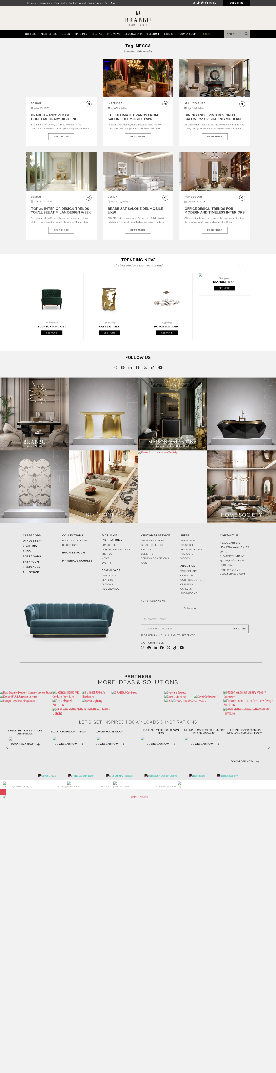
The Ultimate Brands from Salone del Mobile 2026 (133, 117)
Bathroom (31, 561)
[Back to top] (265, 1062)
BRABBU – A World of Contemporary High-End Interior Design (54, 119)
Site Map (110, 3)
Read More (61, 136)
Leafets (107, 580)
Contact (73, 3)
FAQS (144, 563)
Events (107, 563)
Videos (185, 558)
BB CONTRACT (71, 545)
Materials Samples (77, 560)
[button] (248, 301)
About (82, 3)
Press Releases (191, 549)
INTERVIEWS (113, 33)
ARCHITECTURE (49, 33)
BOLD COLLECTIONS (75, 540)
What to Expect (152, 545)
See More (51, 332)
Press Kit (186, 545)
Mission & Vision (152, 540)
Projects (186, 554)
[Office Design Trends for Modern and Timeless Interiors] (214, 171)
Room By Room (73, 552)
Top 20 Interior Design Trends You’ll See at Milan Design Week (61, 211)
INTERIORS (30, 33)
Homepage (32, 3)
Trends (107, 554)
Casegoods (32, 535)
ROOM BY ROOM (187, 33)
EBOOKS (168, 33)
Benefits (147, 554)
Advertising (46, 3)
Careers (186, 589)
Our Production (191, 580)
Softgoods (32, 556)
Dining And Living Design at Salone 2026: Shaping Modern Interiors (212, 119)
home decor (193, 197)
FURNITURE (153, 33)
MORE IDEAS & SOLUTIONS (138, 682)
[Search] (245, 34)
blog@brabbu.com (232, 574)
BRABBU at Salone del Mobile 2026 (135, 211)
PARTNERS (138, 676)
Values (146, 549)
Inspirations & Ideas (116, 549)
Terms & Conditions (155, 558)
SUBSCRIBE (239, 628)
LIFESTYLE (97, 33)
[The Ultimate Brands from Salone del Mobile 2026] (138, 78)
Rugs (27, 551)
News (106, 558)
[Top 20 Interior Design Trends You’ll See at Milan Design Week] (61, 171)
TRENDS (205, 33)
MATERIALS (81, 33)
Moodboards (110, 589)
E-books (107, 584)
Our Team (187, 584)
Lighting (30, 546)
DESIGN (66, 33)
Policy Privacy (95, 3)
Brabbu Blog (110, 545)
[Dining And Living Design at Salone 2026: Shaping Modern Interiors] (214, 78)
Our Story (187, 575)
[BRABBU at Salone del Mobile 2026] (138, 174)
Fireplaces (31, 567)
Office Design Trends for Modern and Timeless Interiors (214, 211)
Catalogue (109, 575)
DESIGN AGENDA (133, 33)
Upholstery (32, 540)
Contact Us (229, 535)
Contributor (61, 3)
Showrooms (188, 593)
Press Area (188, 540)
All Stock (31, 572)
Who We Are (188, 571)
